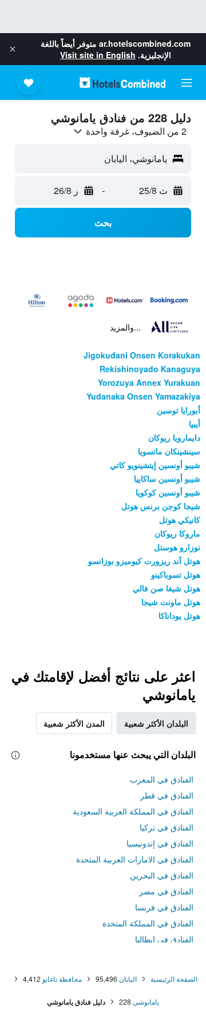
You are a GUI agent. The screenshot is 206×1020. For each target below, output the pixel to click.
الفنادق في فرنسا (164, 907)
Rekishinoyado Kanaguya (150, 368)
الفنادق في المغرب (161, 779)
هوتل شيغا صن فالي (166, 588)
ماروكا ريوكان (177, 533)
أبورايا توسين (178, 410)
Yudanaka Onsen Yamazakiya (143, 396)
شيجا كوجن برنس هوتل (160, 505)
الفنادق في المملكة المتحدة (147, 923)
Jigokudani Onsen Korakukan (142, 355)
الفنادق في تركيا (166, 827)
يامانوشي (146, 1001)
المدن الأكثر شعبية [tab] (74, 723)
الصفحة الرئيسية (173, 978)
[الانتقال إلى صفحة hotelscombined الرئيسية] (122, 82)
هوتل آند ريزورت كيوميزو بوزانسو (144, 560)
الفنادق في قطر (166, 795)
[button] (12, 49)
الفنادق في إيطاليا (164, 939)
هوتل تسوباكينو (175, 574)
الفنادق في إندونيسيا (159, 843)
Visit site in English (98, 55)
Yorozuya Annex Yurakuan (149, 382)
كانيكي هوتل (179, 519)
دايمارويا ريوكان (174, 437)
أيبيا (194, 423)
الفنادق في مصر (166, 891)
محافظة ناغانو (62, 978)
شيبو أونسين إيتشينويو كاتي (155, 464)
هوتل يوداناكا (179, 615)
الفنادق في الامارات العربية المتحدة (134, 859)
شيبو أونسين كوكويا (168, 492)
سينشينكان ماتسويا (169, 451)
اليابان (128, 978)
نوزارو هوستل (177, 547)
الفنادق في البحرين (161, 875)
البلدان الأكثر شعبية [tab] (156, 723)
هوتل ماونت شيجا (170, 601)
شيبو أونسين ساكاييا (167, 478)
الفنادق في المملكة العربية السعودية (133, 811)
